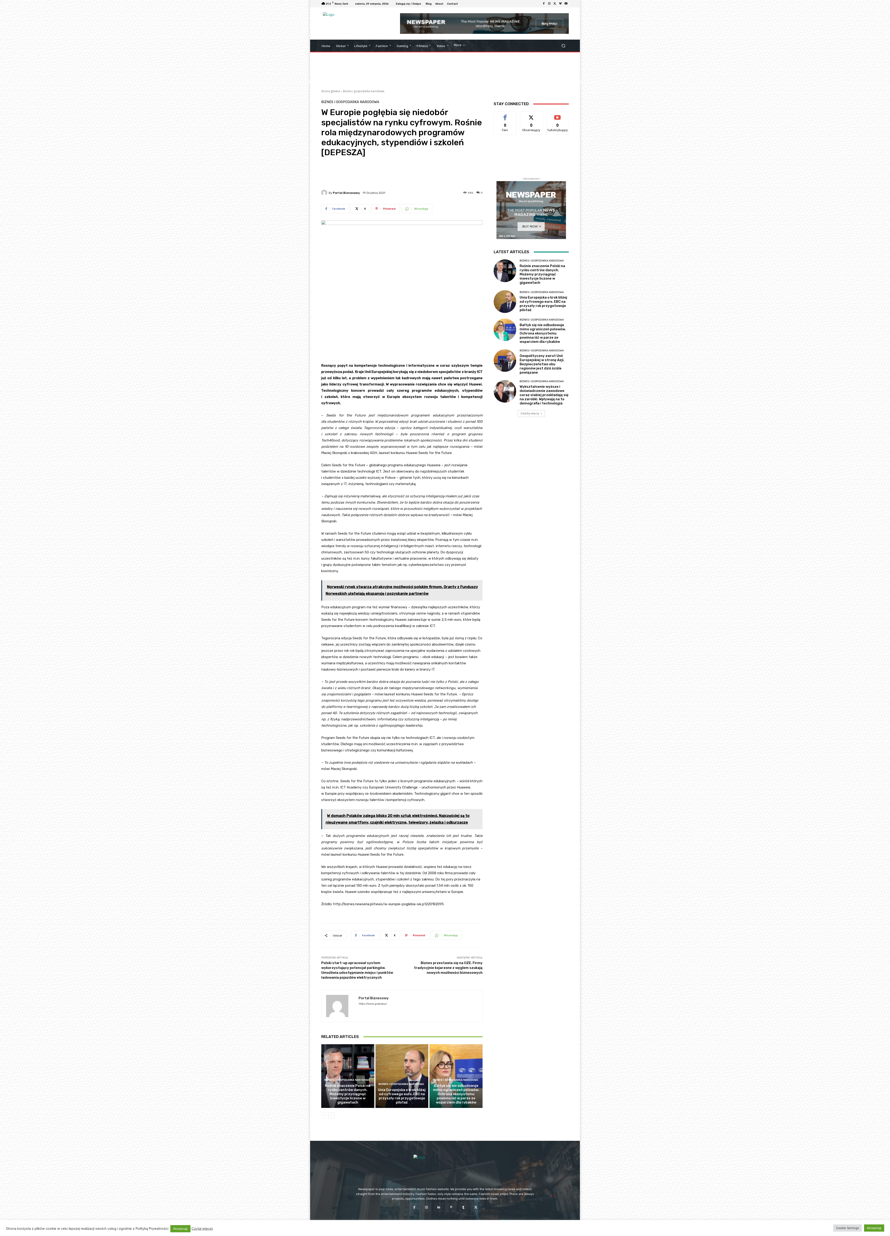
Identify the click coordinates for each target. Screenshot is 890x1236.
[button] (563, 45)
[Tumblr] (463, 1207)
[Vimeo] (560, 3)
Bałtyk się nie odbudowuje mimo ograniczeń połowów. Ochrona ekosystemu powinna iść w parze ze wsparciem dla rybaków (456, 1094)
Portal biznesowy (346, 192)
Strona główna (330, 91)
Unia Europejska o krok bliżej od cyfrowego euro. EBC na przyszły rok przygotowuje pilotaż (402, 1096)
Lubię (505, 115)
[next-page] (331, 1116)
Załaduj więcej (529, 413)
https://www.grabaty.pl (373, 1004)
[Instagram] (549, 3)
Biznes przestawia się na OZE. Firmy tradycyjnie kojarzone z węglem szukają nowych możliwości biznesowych (448, 968)
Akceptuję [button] (180, 1228)
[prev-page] (324, 1116)
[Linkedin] (438, 1207)
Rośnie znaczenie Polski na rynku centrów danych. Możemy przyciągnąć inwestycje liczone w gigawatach (347, 1094)
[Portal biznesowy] (325, 193)
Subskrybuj (557, 115)
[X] (555, 3)
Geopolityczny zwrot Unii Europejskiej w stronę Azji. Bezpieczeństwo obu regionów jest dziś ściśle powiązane (542, 364)
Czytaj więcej (202, 1229)
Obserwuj (531, 115)
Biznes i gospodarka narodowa (363, 91)
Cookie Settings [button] (847, 1228)
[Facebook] (544, 3)
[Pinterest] (451, 1207)
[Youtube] (566, 3)
